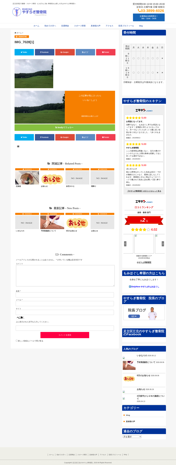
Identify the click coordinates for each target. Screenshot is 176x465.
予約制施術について (48, 231)
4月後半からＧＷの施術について (151, 397)
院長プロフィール (126, 26)
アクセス (109, 26)
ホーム (36, 26)
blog (141, 26)
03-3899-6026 (152, 11)
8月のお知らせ (71, 231)
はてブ (86, 52)
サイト (18, 309)
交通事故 (65, 26)
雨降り (93, 186)
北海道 (18, 186)
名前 (18, 291)
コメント (19, 264)
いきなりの (20, 231)
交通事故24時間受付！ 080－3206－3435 (149, 17)
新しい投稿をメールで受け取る (30, 341)
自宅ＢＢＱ (70, 186)
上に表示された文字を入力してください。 (33, 322)
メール (19, 300)
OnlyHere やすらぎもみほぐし (145, 287)
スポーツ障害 (80, 26)
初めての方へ (50, 26)
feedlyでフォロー (65, 127)
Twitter (24, 52)
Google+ (65, 52)
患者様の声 (95, 26)
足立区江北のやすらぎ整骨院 (83, 463)
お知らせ (44, 186)
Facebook (45, 52)
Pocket (106, 52)
